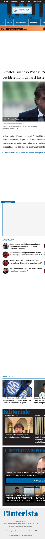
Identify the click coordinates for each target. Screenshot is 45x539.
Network (15, 1)
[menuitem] (3, 22)
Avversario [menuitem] (34, 22)
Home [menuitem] (9, 22)
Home (6, 1)
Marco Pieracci (10, 128)
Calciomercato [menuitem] (21, 22)
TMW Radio (37, 1)
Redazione (25, 1)
